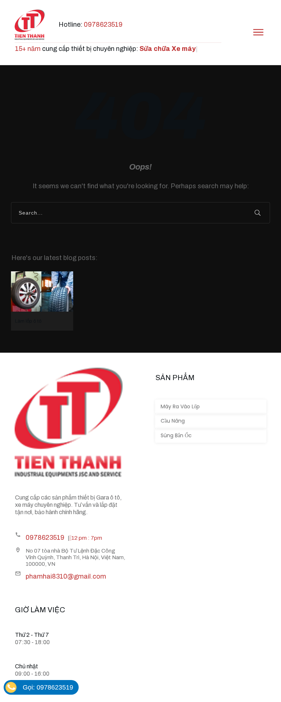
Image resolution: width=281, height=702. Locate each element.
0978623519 (103, 24)
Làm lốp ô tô (42, 301)
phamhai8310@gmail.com (66, 576)
